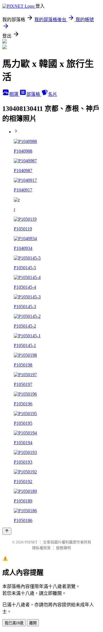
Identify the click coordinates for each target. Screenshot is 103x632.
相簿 (14, 94)
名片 (52, 94)
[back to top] (6, 531)
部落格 (33, 94)
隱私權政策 (41, 548)
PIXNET (31, 542)
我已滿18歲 (14, 623)
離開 (33, 623)
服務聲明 (63, 548)
